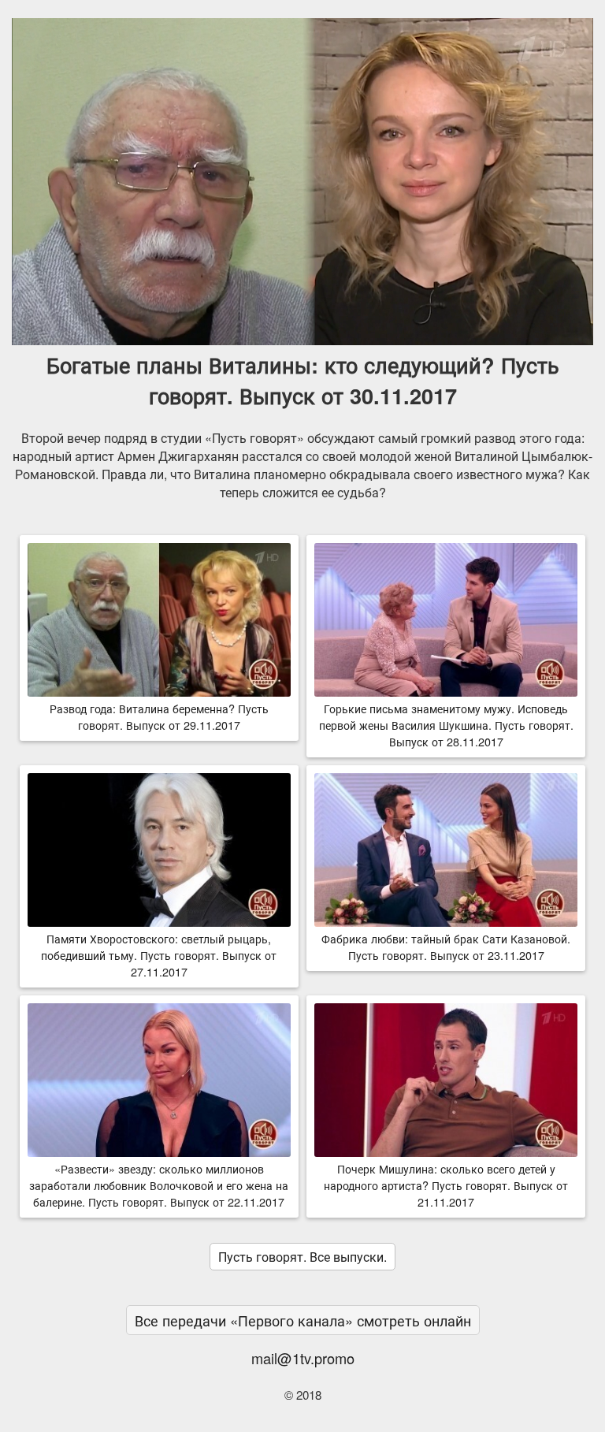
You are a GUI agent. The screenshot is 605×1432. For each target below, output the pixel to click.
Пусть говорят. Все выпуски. (302, 1257)
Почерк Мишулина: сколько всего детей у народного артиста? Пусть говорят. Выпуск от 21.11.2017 (446, 1185)
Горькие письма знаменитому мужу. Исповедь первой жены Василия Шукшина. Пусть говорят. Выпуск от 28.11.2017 (446, 724)
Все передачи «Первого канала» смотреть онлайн (303, 1320)
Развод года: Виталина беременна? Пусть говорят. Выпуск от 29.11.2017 (159, 716)
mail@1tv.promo (302, 1358)
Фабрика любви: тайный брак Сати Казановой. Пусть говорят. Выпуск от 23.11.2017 (445, 946)
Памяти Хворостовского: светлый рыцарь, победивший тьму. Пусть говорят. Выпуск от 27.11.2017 (159, 955)
